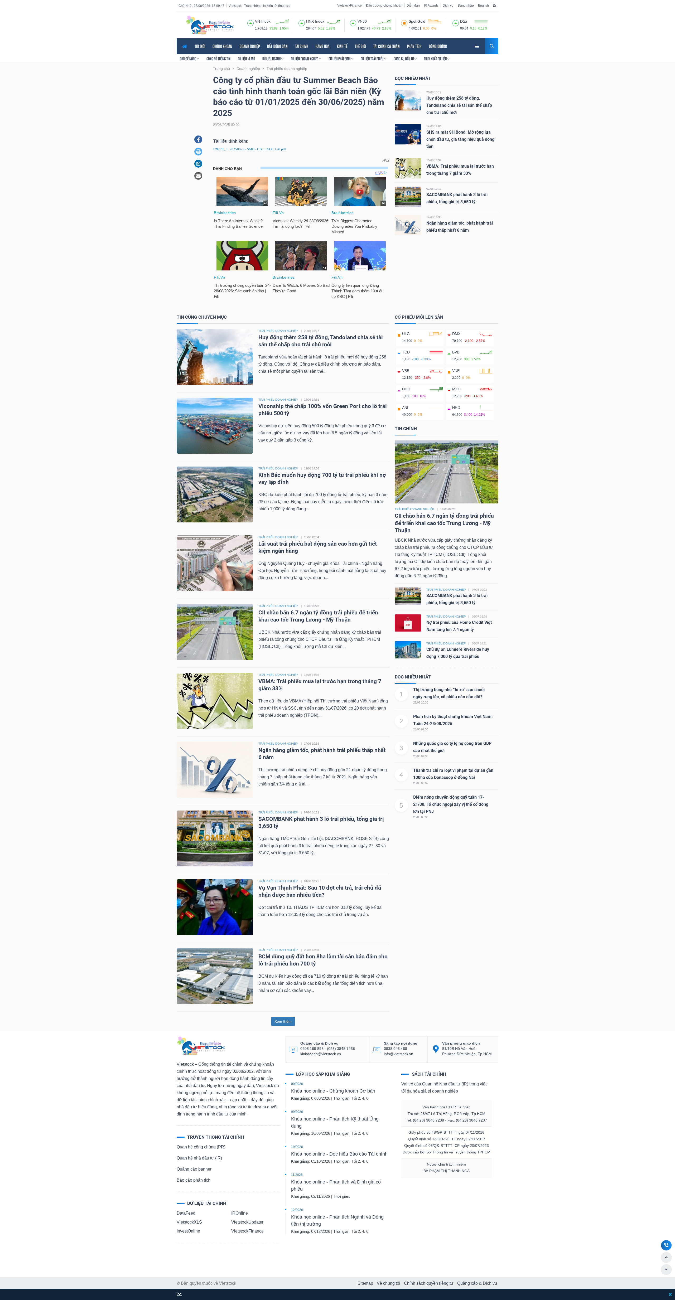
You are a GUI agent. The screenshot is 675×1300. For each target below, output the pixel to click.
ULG (406, 334)
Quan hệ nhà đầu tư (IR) (199, 1158)
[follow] (179, 1294)
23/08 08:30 (420, 817)
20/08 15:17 (433, 92)
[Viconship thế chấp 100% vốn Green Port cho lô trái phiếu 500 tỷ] (215, 425)
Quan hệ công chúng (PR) (201, 1147)
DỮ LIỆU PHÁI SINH (340, 58)
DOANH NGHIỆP (250, 46)
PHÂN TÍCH (414, 46)
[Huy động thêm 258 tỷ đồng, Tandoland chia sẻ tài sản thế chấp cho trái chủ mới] (408, 100)
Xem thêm (283, 1021)
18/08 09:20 (311, 606)
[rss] (494, 5)
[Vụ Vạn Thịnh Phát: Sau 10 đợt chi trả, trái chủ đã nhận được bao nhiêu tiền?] (215, 907)
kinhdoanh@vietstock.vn (320, 1054)
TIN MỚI (200, 46)
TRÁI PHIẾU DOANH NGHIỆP (278, 330)
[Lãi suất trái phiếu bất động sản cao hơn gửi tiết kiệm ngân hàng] (215, 563)
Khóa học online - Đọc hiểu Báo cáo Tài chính (339, 1154)
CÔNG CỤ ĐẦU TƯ (404, 58)
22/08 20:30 (420, 702)
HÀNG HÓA (323, 46)
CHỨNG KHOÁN (222, 46)
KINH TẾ (342, 46)
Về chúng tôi (388, 1283)
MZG (456, 389)
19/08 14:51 (311, 399)
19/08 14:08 (311, 468)
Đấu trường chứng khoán (384, 5)
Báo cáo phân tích (193, 1180)
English (483, 5)
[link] (477, 46)
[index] (250, 22)
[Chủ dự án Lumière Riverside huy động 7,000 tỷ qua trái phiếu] (408, 649)
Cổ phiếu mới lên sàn (419, 317)
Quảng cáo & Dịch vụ (477, 1283)
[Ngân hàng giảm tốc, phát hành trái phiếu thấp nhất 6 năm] (408, 225)
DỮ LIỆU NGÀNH (271, 58)
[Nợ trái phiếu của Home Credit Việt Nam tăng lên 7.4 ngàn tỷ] (408, 622)
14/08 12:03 (433, 126)
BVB (455, 352)
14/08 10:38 (433, 217)
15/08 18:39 (433, 160)
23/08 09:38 (420, 756)
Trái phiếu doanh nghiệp (414, 509)
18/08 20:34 (311, 537)
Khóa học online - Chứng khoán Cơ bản (333, 1091)
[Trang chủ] (201, 1045)
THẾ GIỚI (360, 46)
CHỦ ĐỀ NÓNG (188, 58)
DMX (456, 334)
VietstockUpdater (247, 1222)
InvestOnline (188, 1231)
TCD (406, 352)
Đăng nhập (466, 5)
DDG (406, 389)
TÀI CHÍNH (301, 46)
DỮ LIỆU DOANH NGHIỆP (305, 58)
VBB (405, 370)
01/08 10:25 (311, 881)
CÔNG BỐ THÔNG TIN (218, 58)
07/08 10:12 (433, 188)
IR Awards (431, 5)
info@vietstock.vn (398, 1054)
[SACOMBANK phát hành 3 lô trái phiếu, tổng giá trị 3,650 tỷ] (408, 196)
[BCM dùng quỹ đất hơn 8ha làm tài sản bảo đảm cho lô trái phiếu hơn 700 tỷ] (215, 975)
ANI (405, 407)
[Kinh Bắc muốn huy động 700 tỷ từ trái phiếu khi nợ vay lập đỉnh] (215, 494)
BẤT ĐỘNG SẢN (277, 46)
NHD (456, 407)
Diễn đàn (413, 5)
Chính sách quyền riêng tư (429, 1283)
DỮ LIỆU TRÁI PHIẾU (372, 58)
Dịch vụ (448, 5)
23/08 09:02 (420, 783)
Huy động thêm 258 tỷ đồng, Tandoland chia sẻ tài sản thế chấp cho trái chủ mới (459, 105)
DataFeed (186, 1213)
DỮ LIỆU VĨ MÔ (246, 58)
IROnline (239, 1213)
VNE (456, 370)
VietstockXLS (189, 1222)
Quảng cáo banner (194, 1169)
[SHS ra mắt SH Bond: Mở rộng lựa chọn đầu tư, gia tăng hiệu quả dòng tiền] (408, 134)
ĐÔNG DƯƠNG (438, 46)
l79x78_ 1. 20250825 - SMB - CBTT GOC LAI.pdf (249, 149)
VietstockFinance (349, 5)
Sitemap (365, 1283)
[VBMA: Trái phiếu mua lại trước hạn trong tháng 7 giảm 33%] (408, 168)
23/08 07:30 (420, 729)
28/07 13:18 (311, 950)
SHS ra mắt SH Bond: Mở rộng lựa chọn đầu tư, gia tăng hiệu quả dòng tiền (460, 139)
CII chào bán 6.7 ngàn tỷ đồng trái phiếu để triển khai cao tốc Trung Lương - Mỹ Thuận (444, 523)
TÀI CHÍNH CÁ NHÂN (386, 46)
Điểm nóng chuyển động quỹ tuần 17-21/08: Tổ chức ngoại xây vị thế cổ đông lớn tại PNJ (450, 804)
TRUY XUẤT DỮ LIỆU (435, 58)
